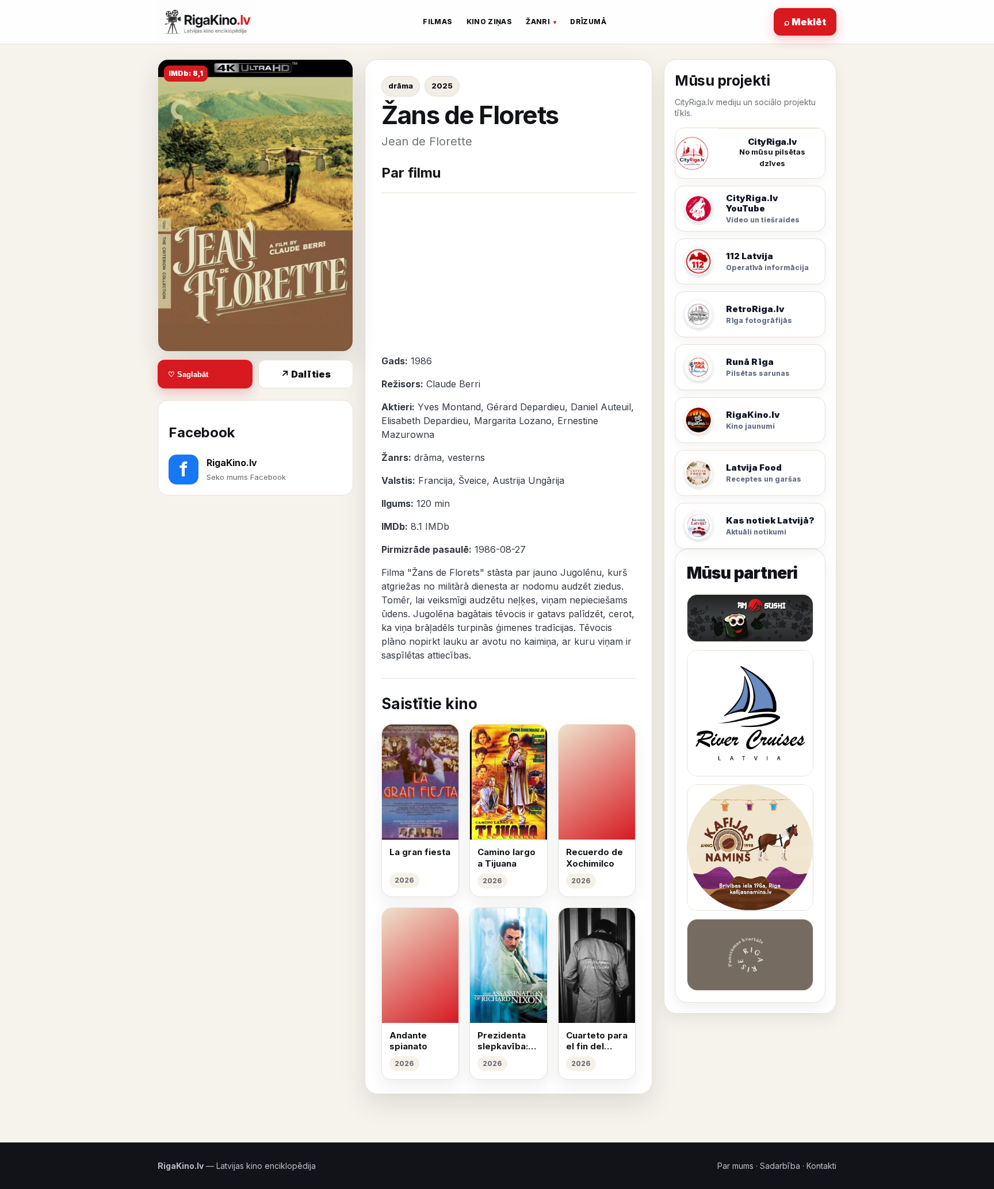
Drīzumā (588, 21)
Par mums (735, 1166)
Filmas (437, 21)
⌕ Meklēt (805, 22)
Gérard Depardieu (526, 407)
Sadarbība (780, 1166)
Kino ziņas (490, 21)
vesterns (466, 457)
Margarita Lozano (513, 420)
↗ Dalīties (306, 374)
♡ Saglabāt (188, 374)
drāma (400, 85)
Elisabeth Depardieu (424, 420)
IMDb (437, 526)
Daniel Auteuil (601, 407)
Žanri (538, 21)
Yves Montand (449, 407)
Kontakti (821, 1166)
